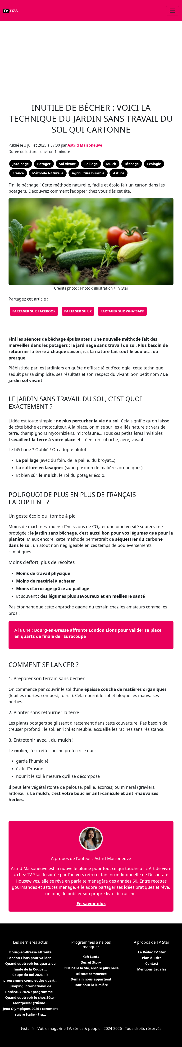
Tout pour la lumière (91, 985)
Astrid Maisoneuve (85, 145)
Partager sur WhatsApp (122, 311)
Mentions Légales (151, 969)
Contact (151, 963)
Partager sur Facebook (33, 311)
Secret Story (91, 962)
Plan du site (151, 958)
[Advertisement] (91, 59)
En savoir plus (91, 903)
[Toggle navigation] (172, 10)
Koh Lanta (91, 956)
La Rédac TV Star (152, 952)
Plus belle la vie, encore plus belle (91, 968)
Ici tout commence (91, 973)
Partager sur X (78, 311)
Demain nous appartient (91, 979)
